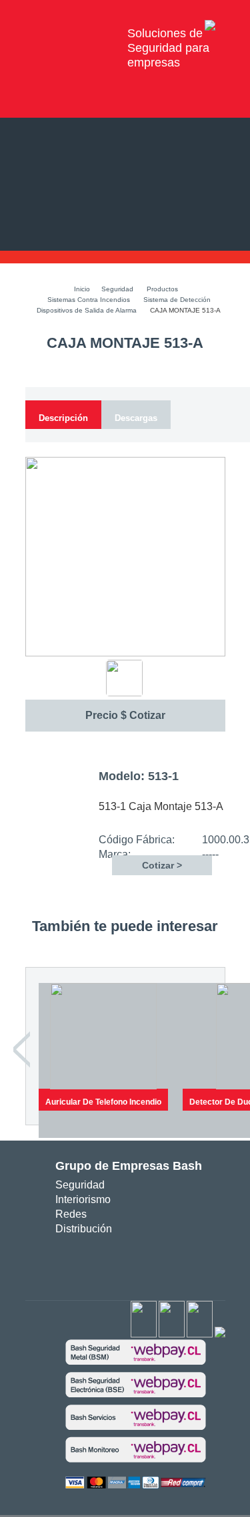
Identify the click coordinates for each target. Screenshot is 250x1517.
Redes (71, 1214)
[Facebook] (144, 1334)
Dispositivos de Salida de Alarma (87, 310)
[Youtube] (200, 1334)
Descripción (63, 418)
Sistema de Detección (177, 299)
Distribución (83, 1228)
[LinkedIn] (220, 1334)
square (89, 1262)
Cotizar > (162, 865)
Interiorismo (83, 1199)
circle (109, 1262)
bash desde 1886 (71, 33)
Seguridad (117, 289)
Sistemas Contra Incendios (88, 299)
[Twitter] (172, 1334)
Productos (162, 289)
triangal (149, 1262)
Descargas (136, 418)
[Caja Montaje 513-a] (125, 653)
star (129, 1262)
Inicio (82, 289)
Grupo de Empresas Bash (128, 1165)
